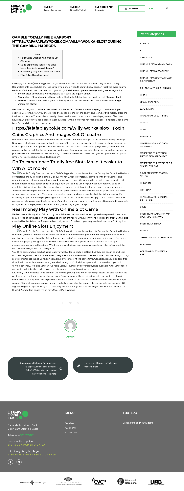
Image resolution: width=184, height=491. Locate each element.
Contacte (71, 432)
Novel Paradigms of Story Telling (154, 174)
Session (144, 231)
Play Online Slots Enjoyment (34, 75)
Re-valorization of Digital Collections (153, 198)
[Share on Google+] (78, 303)
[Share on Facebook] (63, 303)
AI (141, 50)
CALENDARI (133, 8)
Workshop (145, 244)
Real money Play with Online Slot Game (40, 71)
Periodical (145, 183)
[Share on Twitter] (70, 303)
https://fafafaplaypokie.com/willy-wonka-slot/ (50, 83)
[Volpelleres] (21, 8)
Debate (144, 95)
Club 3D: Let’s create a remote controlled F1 (156, 79)
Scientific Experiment (151, 224)
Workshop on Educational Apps (154, 253)
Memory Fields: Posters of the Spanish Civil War (156, 164)
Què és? (69, 422)
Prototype (146, 190)
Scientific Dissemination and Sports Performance (155, 215)
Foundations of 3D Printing (154, 116)
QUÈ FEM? (70, 427)
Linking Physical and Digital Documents (154, 145)
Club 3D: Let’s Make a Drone (154, 71)
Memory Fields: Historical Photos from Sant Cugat (153, 155)
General (144, 123)
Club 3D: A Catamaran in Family (156, 64)
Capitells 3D (146, 57)
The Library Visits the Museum (156, 237)
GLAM (143, 129)
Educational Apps (149, 102)
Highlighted (146, 136)
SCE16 (143, 207)
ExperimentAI (147, 109)
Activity (144, 43)
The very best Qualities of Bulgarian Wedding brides (100, 365)
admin (70, 336)
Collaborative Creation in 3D (155, 88)
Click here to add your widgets (138, 422)
